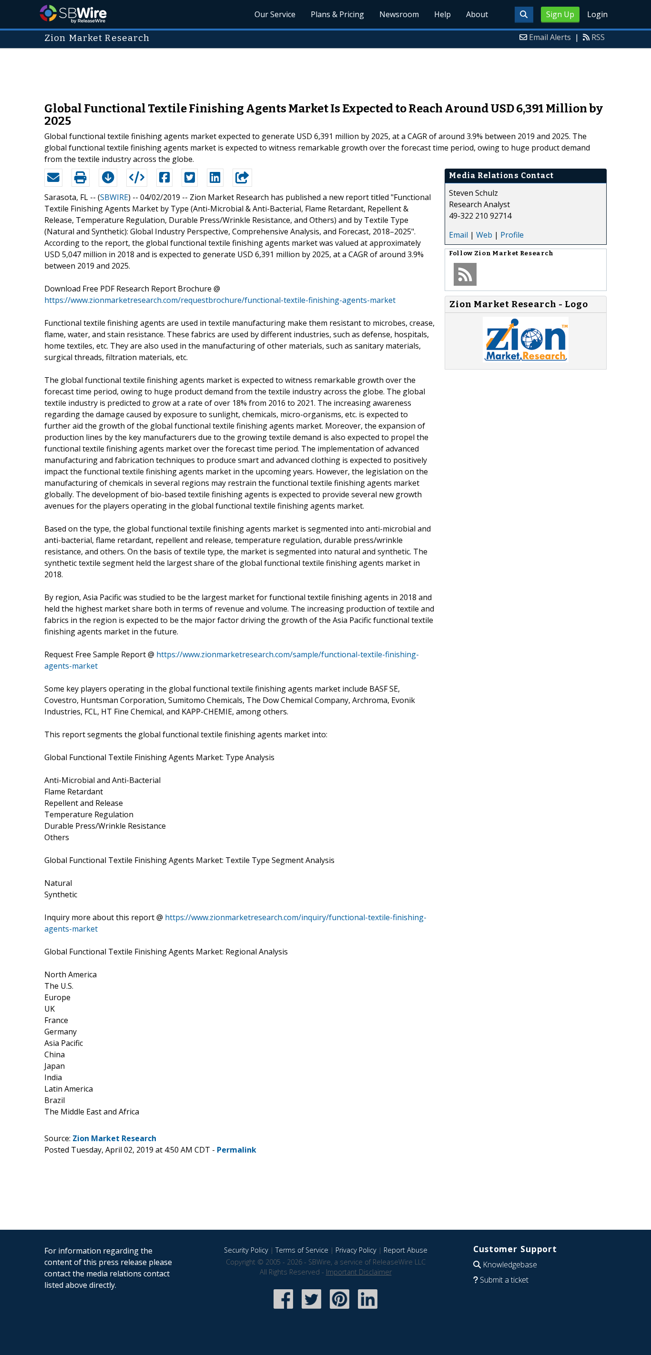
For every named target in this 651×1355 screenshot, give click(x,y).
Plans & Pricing (337, 14)
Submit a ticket (504, 1280)
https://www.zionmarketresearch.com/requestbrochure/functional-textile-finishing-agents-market (220, 300)
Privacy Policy (356, 1250)
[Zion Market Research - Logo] (526, 359)
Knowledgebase (510, 1264)
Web (484, 235)
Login (597, 14)
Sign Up (560, 14)
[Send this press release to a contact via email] (53, 177)
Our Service (274, 14)
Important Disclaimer (359, 1271)
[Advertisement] (325, 70)
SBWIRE (114, 197)
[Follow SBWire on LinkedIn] (368, 1309)
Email (458, 235)
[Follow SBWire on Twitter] (311, 1309)
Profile (512, 235)
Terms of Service (301, 1250)
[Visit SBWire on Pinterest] (339, 1309)
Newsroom (399, 14)
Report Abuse (405, 1250)
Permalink (236, 1149)
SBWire (73, 14)
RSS (598, 37)
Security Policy (246, 1250)
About (477, 14)
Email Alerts (550, 37)
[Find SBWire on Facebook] (283, 1309)
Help (442, 14)
